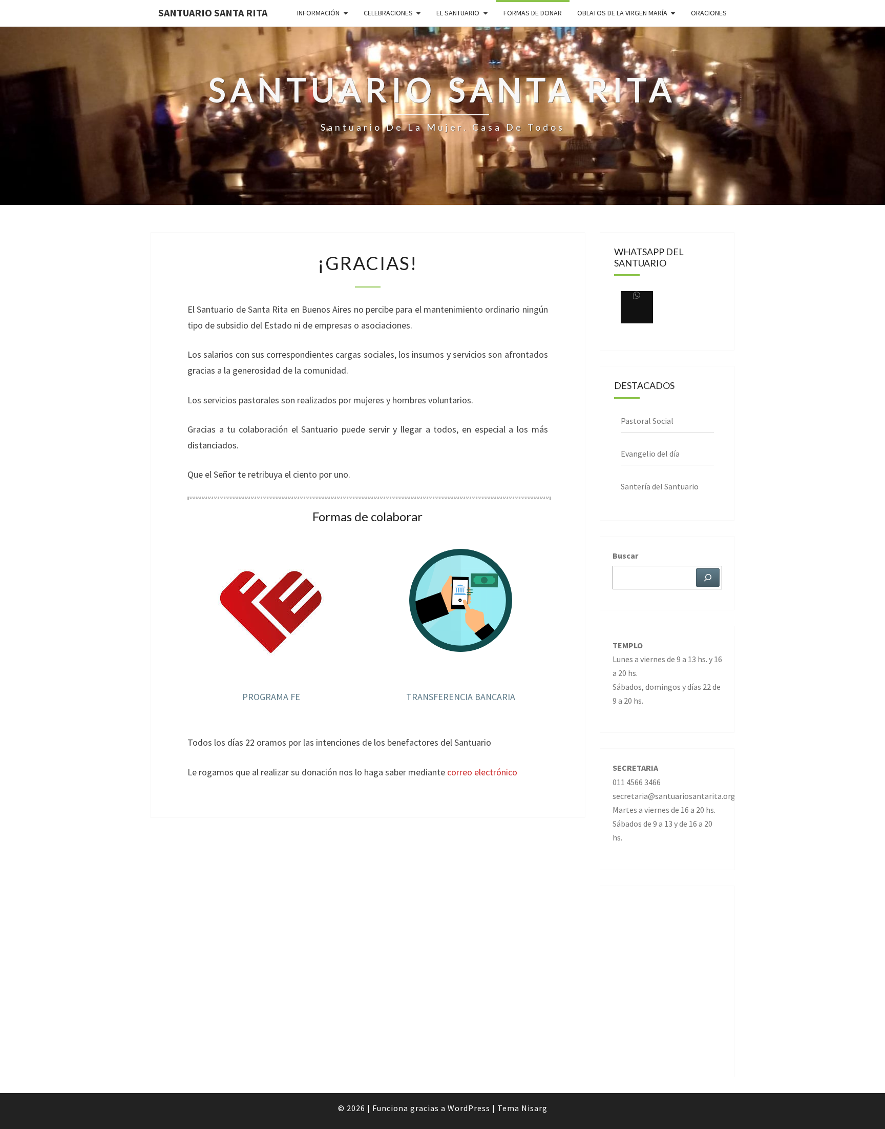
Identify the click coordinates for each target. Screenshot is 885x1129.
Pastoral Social (647, 421)
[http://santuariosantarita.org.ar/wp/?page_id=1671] (637, 307)
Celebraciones (388, 12)
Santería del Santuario (660, 486)
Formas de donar (532, 12)
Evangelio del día (650, 453)
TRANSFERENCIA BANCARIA (460, 697)
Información (318, 12)
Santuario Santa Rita (212, 12)
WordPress (469, 1108)
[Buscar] (708, 577)
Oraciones (709, 12)
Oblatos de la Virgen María (622, 12)
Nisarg (534, 1108)
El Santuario (457, 12)
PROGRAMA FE (271, 697)
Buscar (625, 555)
